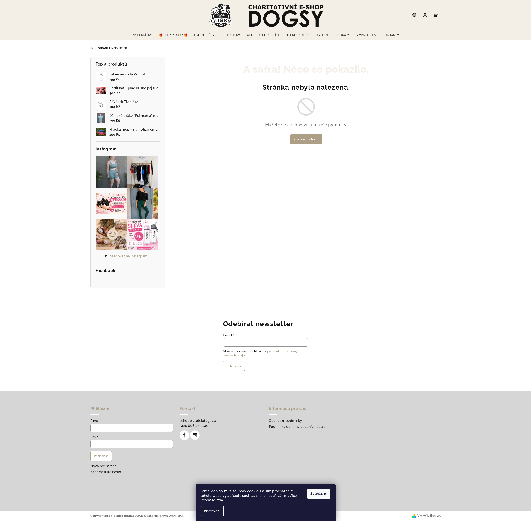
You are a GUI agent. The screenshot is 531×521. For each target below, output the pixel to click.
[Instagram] (195, 435)
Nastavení (212, 511)
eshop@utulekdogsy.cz (199, 421)
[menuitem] (142, 35)
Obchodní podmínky (285, 421)
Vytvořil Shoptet (429, 515)
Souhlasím (318, 494)
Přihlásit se (234, 366)
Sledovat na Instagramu (130, 256)
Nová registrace (103, 466)
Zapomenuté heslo (105, 472)
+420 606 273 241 (194, 426)
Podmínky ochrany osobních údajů (297, 427)
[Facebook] (184, 435)
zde (220, 500)
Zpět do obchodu (306, 139)
